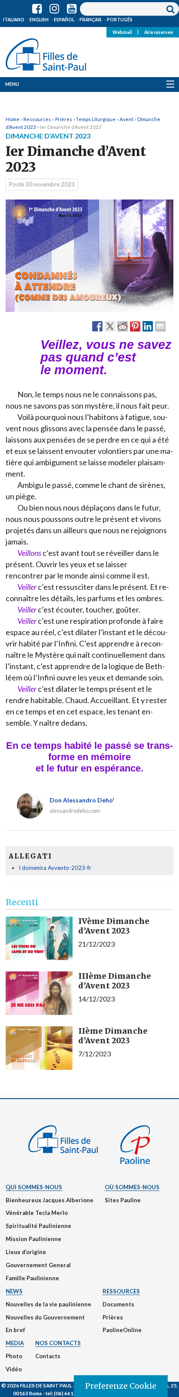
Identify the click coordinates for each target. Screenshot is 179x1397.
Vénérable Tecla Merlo (37, 1212)
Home (13, 119)
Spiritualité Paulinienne (38, 1225)
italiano (13, 19)
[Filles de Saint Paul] (46, 53)
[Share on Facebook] (97, 326)
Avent (126, 119)
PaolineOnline (122, 1329)
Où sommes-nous (132, 1187)
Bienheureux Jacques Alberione (49, 1200)
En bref (15, 1329)
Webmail (122, 31)
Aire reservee (158, 31)
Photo (14, 1356)
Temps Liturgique (96, 119)
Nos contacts (58, 1342)
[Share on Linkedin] (148, 326)
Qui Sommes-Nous (34, 1187)
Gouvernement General (38, 1265)
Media (15, 1342)
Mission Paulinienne (33, 1238)
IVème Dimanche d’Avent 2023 (113, 926)
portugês (120, 19)
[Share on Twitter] (110, 326)
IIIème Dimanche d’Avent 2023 (114, 981)
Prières (63, 119)
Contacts (47, 1356)
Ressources (37, 119)
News (14, 1291)
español (64, 19)
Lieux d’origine (26, 1251)
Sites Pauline (123, 1200)
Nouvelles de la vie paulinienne (48, 1304)
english (39, 19)
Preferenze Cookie (120, 1386)
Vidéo (14, 1369)
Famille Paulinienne (32, 1278)
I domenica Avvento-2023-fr (55, 867)
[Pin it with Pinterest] (135, 326)
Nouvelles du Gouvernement (45, 1317)
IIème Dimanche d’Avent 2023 (113, 1035)
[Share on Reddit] (122, 326)
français (91, 19)
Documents (118, 1304)
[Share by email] (160, 326)
